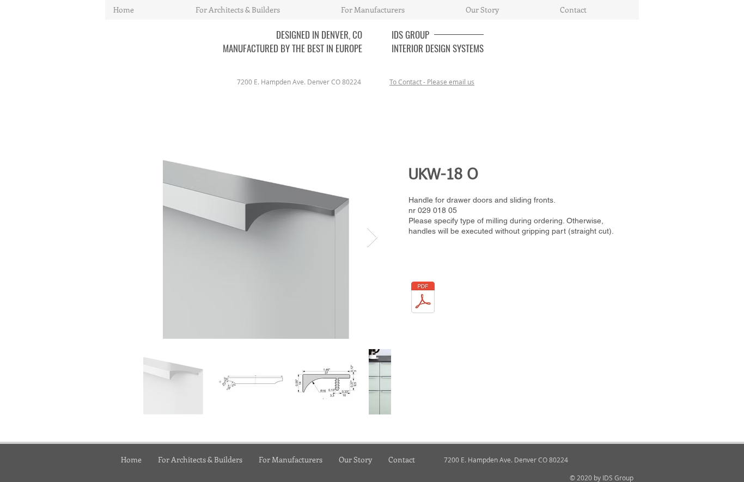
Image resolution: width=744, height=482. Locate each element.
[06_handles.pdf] (422, 298)
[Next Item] (372, 237)
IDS (398, 34)
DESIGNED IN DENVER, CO (319, 34)
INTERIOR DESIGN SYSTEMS (438, 48)
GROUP (417, 34)
